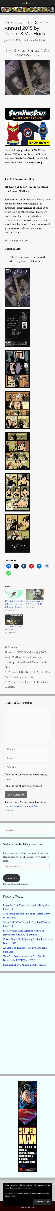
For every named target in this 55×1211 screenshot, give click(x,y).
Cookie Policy (10, 1196)
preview (17, 662)
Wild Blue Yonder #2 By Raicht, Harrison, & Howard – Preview (13, 604)
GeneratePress (27, 1207)
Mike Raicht (30, 657)
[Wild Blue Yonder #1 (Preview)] (14, 619)
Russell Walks (30, 662)
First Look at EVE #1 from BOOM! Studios (24, 965)
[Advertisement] (27, 1023)
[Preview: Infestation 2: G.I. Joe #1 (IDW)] (35, 594)
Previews (13, 647)
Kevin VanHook (13, 657)
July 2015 (41, 652)
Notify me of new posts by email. (24, 786)
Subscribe (12, 878)
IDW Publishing (26, 652)
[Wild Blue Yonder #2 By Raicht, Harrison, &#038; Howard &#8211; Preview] (14, 594)
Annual (12, 652)
